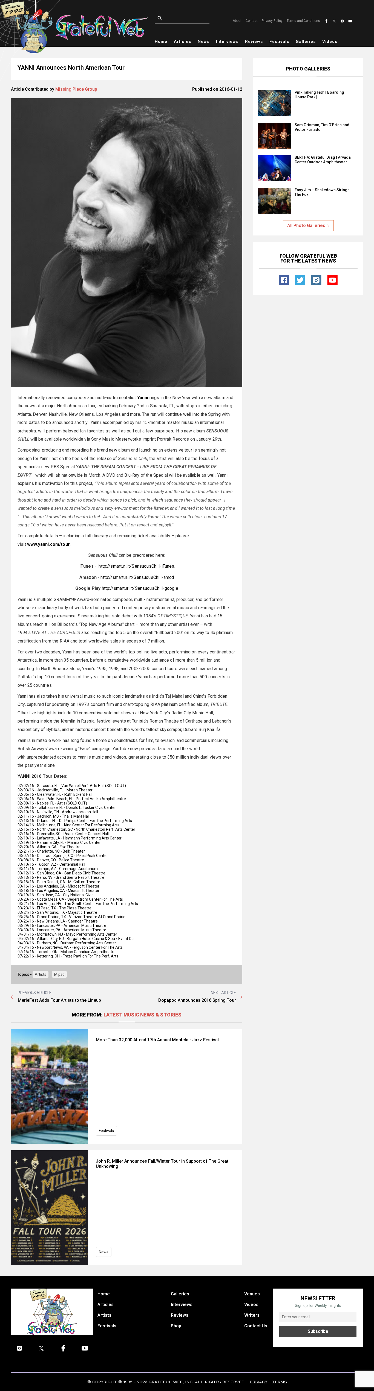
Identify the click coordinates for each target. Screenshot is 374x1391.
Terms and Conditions (303, 21)
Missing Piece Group (76, 89)
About (237, 21)
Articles (182, 41)
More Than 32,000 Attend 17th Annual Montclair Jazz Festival (157, 1039)
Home (161, 41)
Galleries (306, 41)
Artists (40, 974)
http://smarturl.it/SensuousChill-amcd (137, 577)
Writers (252, 1315)
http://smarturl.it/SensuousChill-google (140, 588)
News (203, 41)
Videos (329, 41)
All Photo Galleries (306, 225)
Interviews (227, 41)
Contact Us (255, 1325)
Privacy (258, 1381)
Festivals (279, 41)
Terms (279, 1381)
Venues (252, 1293)
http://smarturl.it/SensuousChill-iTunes (136, 566)
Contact (252, 21)
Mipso (59, 974)
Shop (176, 1325)
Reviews (254, 41)
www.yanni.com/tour (48, 544)
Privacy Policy (272, 21)
